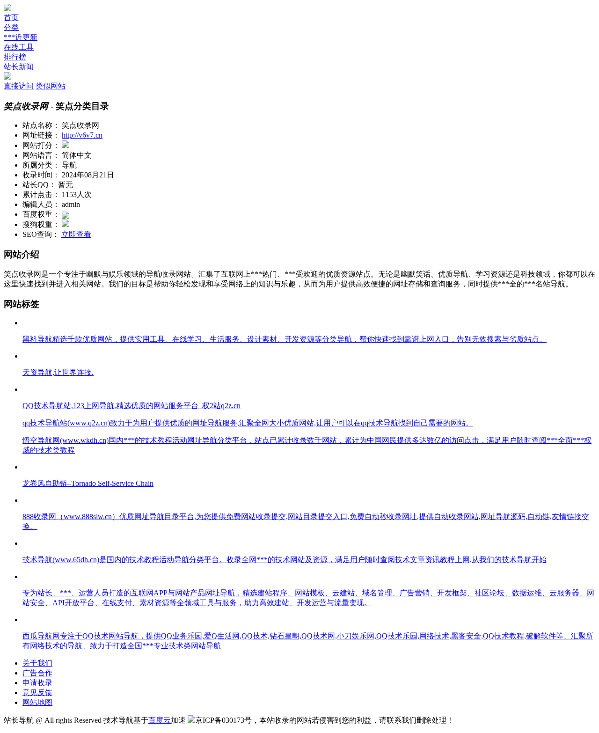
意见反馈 (37, 692)
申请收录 (37, 683)
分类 (11, 27)
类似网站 (51, 86)
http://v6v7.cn (82, 135)
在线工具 (19, 47)
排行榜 (15, 57)
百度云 (159, 720)
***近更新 (20, 37)
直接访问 (19, 86)
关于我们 (37, 663)
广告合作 (37, 673)
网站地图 (37, 702)
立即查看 (76, 234)
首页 (11, 18)
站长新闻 (19, 67)
